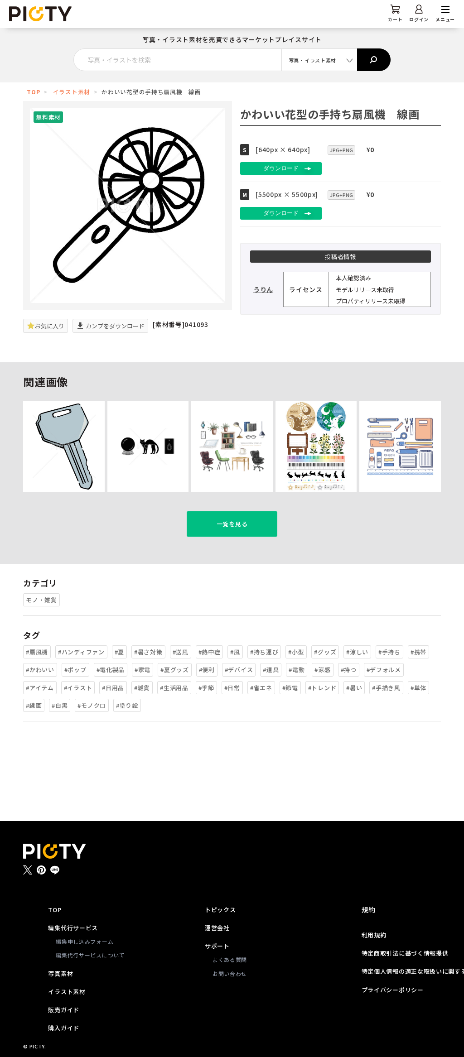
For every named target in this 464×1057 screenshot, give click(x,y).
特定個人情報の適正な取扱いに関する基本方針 (401, 971)
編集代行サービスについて (90, 955)
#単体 (418, 687)
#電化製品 (111, 669)
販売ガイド (63, 1009)
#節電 (290, 687)
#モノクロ (91, 705)
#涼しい (357, 652)
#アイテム (40, 687)
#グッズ (325, 652)
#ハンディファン (81, 652)
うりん (263, 289)
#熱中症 (209, 652)
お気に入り (49, 326)
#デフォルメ (384, 669)
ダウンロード (281, 168)
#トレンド (322, 687)
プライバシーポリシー (393, 989)
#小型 (296, 652)
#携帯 (418, 652)
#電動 (296, 669)
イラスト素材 (71, 91)
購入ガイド (63, 1027)
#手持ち (389, 652)
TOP (33, 91)
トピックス (220, 909)
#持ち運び (264, 652)
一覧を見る (232, 523)
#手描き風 (386, 687)
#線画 (34, 705)
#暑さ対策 (148, 652)
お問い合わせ (230, 973)
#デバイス (239, 669)
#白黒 (60, 705)
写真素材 (60, 973)
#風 (235, 652)
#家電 (142, 669)
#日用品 (113, 687)
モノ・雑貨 (41, 600)
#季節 (206, 687)
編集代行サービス (73, 927)
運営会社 (217, 927)
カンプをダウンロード (114, 326)
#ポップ (75, 669)
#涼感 (322, 669)
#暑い (354, 687)
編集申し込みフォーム (84, 941)
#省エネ (261, 687)
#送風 (180, 652)
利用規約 (374, 935)
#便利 (207, 669)
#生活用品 (174, 687)
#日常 (232, 687)
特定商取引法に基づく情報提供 (401, 953)
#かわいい (40, 669)
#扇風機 (37, 652)
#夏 (119, 652)
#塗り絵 (127, 705)
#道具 (271, 669)
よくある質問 (230, 959)
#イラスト (78, 687)
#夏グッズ (174, 669)
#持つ (349, 669)
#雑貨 (142, 687)
